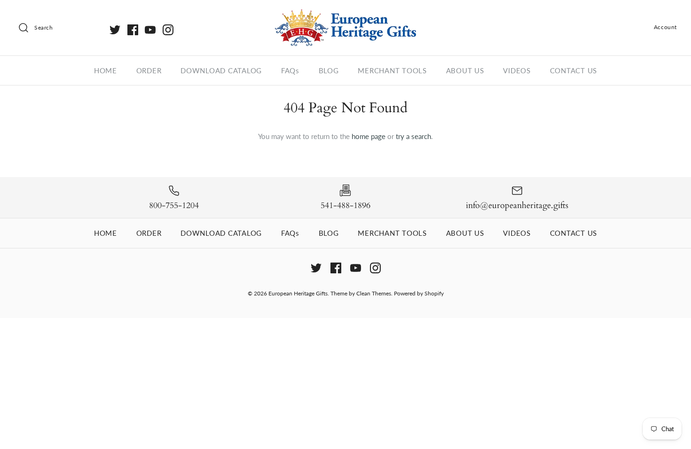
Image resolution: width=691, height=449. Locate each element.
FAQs (290, 70)
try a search (413, 136)
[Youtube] (150, 29)
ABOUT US (465, 70)
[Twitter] (115, 29)
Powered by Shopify (419, 293)
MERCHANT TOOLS (392, 70)
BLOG (329, 70)
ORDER (149, 70)
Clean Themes (373, 293)
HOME (105, 70)
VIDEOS (517, 70)
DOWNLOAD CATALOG (221, 70)
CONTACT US (573, 70)
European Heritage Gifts (298, 293)
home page (368, 136)
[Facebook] (132, 29)
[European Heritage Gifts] (345, 15)
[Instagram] (168, 29)
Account (665, 27)
